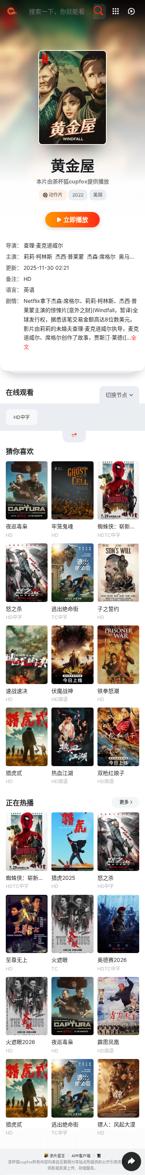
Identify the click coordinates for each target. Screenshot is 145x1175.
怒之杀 (14, 608)
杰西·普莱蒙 (69, 256)
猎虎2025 (63, 877)
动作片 (56, 195)
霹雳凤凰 (108, 1042)
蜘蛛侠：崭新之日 (118, 526)
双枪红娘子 (111, 773)
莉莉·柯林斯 (38, 256)
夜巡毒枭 (16, 526)
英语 (29, 289)
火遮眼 (59, 959)
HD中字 (22, 417)
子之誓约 (108, 608)
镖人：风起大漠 (116, 1124)
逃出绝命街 (64, 608)
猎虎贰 (14, 773)
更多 (124, 802)
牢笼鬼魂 (62, 526)
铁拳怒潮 (108, 691)
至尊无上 (16, 959)
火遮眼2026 (20, 1042)
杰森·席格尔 (101, 256)
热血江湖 (62, 773)
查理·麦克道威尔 (43, 245)
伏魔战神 (62, 691)
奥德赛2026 (112, 959)
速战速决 (16, 691)
